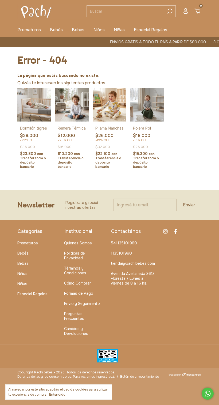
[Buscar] (169, 11)
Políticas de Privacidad (74, 255)
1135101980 (121, 253)
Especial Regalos (150, 30)
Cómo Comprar (77, 283)
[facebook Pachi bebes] (175, 231)
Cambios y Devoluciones (76, 331)
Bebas (78, 30)
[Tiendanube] (185, 375)
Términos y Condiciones (75, 270)
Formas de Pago (78, 293)
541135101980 (124, 243)
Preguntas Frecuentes (74, 316)
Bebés (56, 30)
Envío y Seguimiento (82, 303)
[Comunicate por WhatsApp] (208, 394)
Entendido (57, 394)
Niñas (119, 30)
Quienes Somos (78, 243)
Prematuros (29, 30)
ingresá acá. (105, 376)
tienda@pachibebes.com (133, 263)
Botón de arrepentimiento (139, 376)
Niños (99, 30)
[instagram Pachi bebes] (165, 231)
